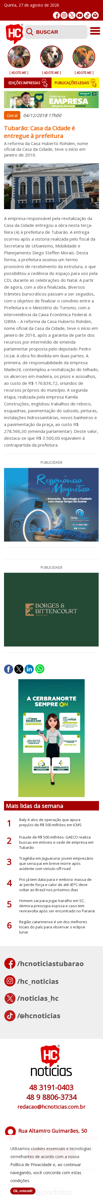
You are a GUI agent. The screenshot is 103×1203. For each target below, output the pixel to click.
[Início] (14, 42)
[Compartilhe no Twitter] (18, 669)
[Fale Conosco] (95, 15)
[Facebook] (56, 15)
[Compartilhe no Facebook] (8, 669)
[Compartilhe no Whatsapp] (40, 669)
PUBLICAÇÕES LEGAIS (72, 82)
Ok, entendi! (23, 1191)
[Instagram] (64, 15)
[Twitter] (72, 15)
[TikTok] (87, 15)
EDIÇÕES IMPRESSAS (24, 82)
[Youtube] (80, 15)
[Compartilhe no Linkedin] (29, 669)
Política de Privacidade (31, 1164)
